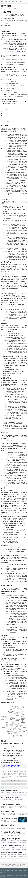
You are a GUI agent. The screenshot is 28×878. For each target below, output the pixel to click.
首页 (2, 1)
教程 (16, 1)
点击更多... (14, 860)
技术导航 (4, 870)
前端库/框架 (2, 872)
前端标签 (20, 870)
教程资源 (16, 870)
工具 (9, 1)
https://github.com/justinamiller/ (13, 766)
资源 (6, 1)
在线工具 (8, 870)
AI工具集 (25, 870)
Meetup (11, 196)
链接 (18, 51)
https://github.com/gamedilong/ (13, 765)
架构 (17, 8)
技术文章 (12, 870)
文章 (13, 1)
